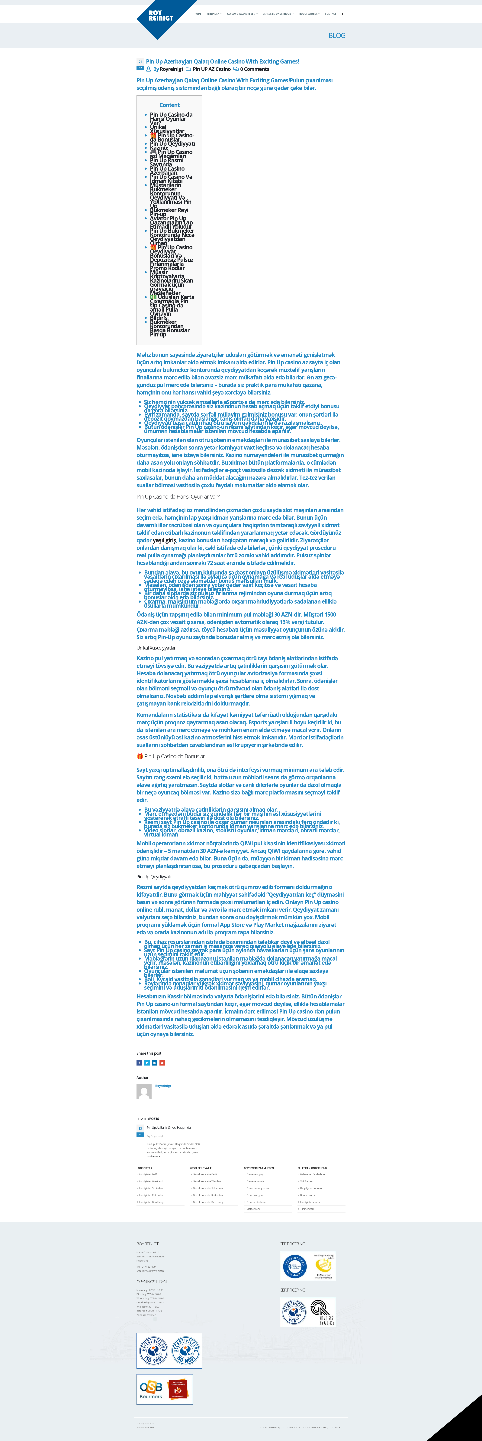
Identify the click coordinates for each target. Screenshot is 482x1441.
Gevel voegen (255, 1195)
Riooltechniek (308, 13)
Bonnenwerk (307, 1195)
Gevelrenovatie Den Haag (208, 1202)
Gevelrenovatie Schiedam (208, 1188)
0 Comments (254, 68)
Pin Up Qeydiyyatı (172, 143)
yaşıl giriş (164, 540)
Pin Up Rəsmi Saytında (166, 162)
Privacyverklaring (271, 1427)
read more (153, 1156)
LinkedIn (154, 1063)
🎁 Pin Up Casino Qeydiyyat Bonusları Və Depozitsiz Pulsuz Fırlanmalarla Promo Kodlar (171, 257)
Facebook (139, 1063)
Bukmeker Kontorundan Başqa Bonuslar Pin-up (169, 328)
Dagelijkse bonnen (311, 1188)
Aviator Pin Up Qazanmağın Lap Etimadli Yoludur (171, 222)
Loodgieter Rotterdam (151, 1195)
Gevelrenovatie (256, 1181)
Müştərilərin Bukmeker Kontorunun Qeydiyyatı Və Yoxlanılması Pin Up (170, 195)
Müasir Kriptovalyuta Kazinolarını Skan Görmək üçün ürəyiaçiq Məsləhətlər (171, 282)
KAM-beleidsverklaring (316, 1427)
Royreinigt (171, 68)
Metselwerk (253, 1208)
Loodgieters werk (310, 1202)
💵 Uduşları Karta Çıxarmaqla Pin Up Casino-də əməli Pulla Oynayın (172, 305)
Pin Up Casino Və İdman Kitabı (171, 179)
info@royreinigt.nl (154, 1270)
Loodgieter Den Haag (151, 1202)
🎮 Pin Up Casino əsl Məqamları (171, 154)
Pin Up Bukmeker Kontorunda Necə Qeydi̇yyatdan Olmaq (172, 237)
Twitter (147, 1063)
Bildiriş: (159, 318)
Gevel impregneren (258, 1188)
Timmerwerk (307, 1208)
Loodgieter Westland (151, 1181)
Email (162, 1063)
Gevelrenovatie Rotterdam (208, 1195)
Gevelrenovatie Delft (205, 1174)
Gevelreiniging (255, 1174)
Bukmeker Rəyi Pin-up (169, 212)
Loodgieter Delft (148, 1174)
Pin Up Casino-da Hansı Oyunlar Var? (171, 119)
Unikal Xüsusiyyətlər (167, 129)
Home (197, 13)
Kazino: (159, 148)
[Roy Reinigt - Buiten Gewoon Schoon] (167, 20)
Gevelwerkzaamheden (241, 13)
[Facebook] (342, 14)
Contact (330, 13)
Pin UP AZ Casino (211, 68)
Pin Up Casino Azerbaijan (167, 170)
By (149, 1136)
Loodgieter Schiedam (151, 1188)
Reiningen (213, 13)
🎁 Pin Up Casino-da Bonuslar (172, 137)
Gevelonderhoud (256, 1202)
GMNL (151, 1427)
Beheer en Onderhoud (277, 13)
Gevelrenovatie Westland (207, 1181)
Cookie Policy (293, 1427)
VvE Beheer (306, 1181)
